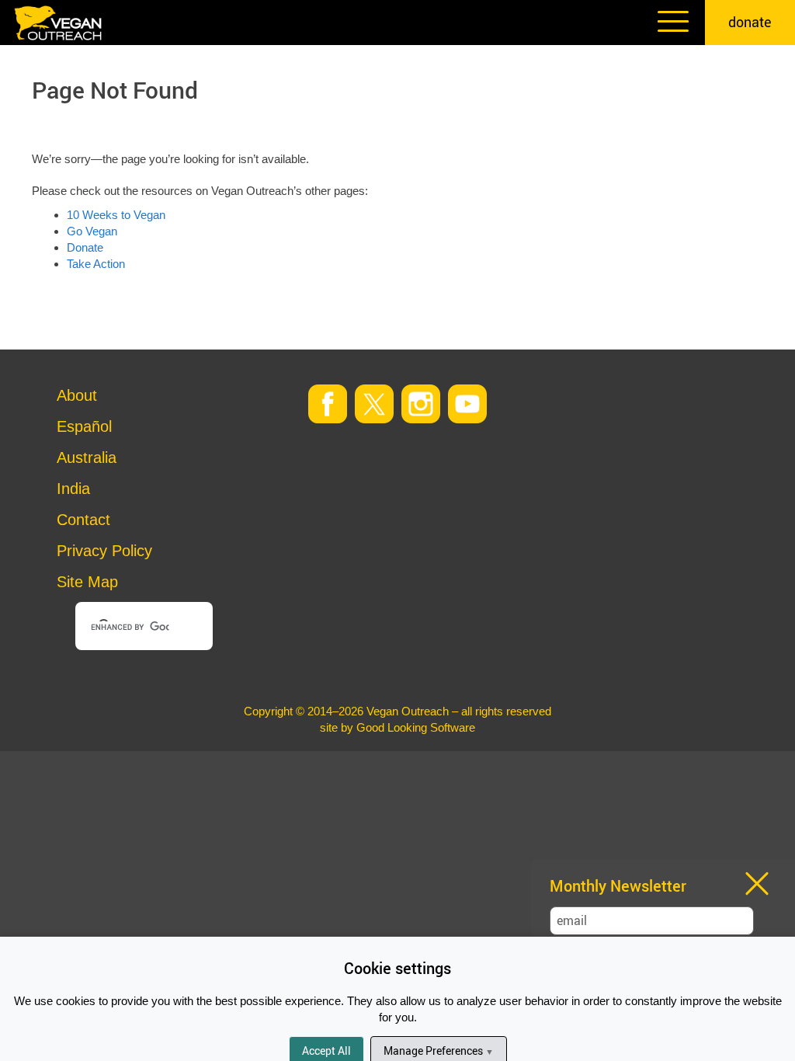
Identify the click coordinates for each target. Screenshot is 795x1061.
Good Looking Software (415, 727)
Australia (86, 457)
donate (750, 21)
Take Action (96, 263)
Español (84, 426)
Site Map (87, 581)
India (73, 488)
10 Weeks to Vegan (116, 214)
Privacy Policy (104, 550)
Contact (83, 519)
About (77, 395)
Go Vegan (92, 231)
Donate (85, 247)
